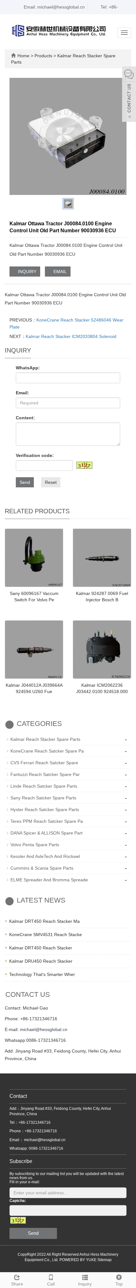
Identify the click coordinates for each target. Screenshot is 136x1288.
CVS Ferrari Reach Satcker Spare (44, 762)
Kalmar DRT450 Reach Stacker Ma (44, 921)
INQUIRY (26, 271)
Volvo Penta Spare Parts (34, 844)
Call (51, 1283)
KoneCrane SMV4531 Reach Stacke (45, 934)
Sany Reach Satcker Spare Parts (43, 797)
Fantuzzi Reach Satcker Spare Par (45, 774)
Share (17, 1283)
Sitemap (104, 1260)
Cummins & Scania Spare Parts (41, 868)
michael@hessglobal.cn (43, 1029)
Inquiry (85, 1283)
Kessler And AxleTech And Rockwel (45, 856)
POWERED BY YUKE (78, 1260)
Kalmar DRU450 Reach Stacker (40, 961)
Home (23, 55)
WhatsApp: (28, 367)
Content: (25, 417)
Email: (22, 392)
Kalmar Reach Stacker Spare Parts (45, 739)
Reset (51, 482)
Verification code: (35, 455)
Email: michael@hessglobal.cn (53, 6)
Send (25, 482)
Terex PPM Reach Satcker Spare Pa (46, 821)
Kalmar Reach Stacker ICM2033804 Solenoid (71, 336)
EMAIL (59, 271)
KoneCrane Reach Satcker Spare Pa (47, 750)
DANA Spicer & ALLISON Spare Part (46, 832)
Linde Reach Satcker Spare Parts (43, 786)
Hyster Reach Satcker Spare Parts (44, 809)
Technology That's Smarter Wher (42, 974)
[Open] (129, 94)
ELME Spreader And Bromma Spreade (49, 879)
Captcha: (17, 1200)
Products (43, 55)
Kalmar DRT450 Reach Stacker (40, 947)
